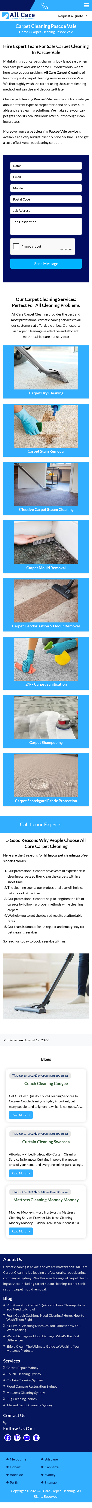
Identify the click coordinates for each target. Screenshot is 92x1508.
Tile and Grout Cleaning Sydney (29, 1405)
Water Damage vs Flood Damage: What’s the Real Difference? (42, 1338)
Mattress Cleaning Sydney (25, 1392)
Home (23, 32)
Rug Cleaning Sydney (21, 1399)
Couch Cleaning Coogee (46, 1083)
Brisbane (51, 1459)
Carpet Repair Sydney (22, 1367)
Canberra (52, 1467)
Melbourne (18, 1459)
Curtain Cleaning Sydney (24, 1380)
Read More (19, 1115)
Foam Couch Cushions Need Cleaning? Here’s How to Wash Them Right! (45, 1317)
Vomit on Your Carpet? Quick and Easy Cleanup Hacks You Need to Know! (46, 1307)
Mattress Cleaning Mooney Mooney (46, 1199)
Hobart (15, 1467)
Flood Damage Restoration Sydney (31, 1386)
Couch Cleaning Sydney (23, 1374)
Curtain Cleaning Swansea (46, 1141)
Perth (14, 1482)
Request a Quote (71, 16)
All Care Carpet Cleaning (56, 1491)
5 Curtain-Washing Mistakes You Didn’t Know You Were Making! (43, 1328)
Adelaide (16, 1475)
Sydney (50, 1475)
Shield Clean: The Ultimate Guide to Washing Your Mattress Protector (43, 1348)
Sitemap (51, 1482)
